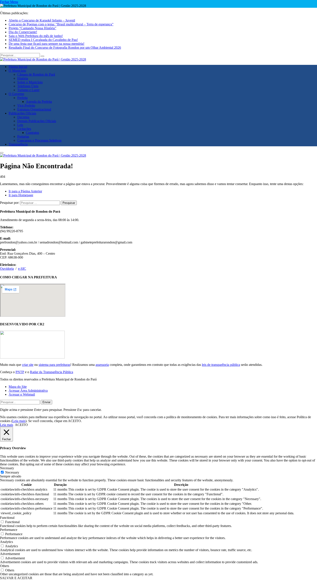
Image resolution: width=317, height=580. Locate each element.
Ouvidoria (7, 268)
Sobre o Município (30, 82)
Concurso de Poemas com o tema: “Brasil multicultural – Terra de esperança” (61, 24)
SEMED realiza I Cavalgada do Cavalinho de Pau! (43, 40)
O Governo (16, 94)
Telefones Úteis (27, 86)
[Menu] (1, 152)
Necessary (12, 472)
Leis (20, 125)
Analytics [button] (6, 542)
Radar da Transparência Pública (51, 372)
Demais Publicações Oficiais (36, 121)
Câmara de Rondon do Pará (36, 74)
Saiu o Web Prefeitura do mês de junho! (36, 36)
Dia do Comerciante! (23, 32)
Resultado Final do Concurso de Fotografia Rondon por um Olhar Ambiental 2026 (65, 47)
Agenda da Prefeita (39, 101)
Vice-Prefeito (26, 105)
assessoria (102, 364)
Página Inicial (18, 67)
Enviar (46, 402)
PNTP (20, 372)
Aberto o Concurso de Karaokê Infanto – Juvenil (42, 20)
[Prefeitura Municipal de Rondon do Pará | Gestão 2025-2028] (43, 59)
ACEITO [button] (21, 425)
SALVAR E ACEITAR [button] (16, 578)
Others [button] (4, 566)
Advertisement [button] (10, 554)
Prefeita (22, 98)
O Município (17, 70)
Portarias (23, 136)
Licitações (24, 129)
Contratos (32, 132)
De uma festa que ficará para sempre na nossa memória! (46, 43)
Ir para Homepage (21, 195)
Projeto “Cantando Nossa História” (32, 28)
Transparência (18, 144)
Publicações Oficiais (22, 113)
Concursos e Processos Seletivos (39, 140)
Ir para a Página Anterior (25, 191)
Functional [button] (7, 517)
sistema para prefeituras (54, 364)
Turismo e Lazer (28, 90)
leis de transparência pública (221, 364)
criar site (27, 364)
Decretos (23, 117)
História (22, 78)
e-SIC (22, 268)
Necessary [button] (7, 468)
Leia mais (18, 421)
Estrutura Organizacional (34, 109)
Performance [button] (8, 530)
